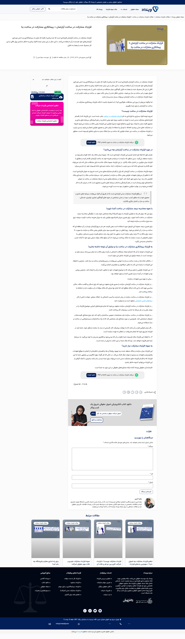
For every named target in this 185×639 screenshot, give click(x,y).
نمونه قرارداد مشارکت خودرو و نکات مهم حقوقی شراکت (79, 563)
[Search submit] (49, 9)
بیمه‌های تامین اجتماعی (143, 300)
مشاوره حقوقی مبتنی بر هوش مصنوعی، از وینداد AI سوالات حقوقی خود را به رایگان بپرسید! (92, 2)
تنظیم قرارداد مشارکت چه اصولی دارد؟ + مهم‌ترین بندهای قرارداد (140, 563)
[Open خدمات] (121, 9)
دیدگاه (150, 446)
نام (151, 474)
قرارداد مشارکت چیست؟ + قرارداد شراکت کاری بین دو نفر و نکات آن (109, 563)
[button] (140, 392)
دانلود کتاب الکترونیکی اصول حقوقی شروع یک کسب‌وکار (110, 406)
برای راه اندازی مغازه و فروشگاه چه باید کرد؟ (46, 563)
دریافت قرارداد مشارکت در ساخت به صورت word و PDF (116, 142)
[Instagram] (90, 610)
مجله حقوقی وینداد (178, 17)
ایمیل (150, 482)
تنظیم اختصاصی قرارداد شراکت (46, 105)
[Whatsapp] (85, 610)
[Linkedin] (100, 610)
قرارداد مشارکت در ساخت (112, 116)
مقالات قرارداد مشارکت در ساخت (142, 17)
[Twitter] (95, 610)
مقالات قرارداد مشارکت (162, 17)
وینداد (79, 631)
